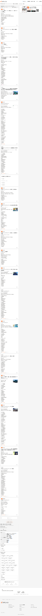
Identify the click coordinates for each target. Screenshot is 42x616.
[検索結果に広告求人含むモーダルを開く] (2, 7)
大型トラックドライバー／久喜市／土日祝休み (9, 189)
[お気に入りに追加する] (17, 25)
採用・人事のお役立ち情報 (34, 607)
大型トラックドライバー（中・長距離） (7, 406)
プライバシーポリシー (22, 607)
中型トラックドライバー (5, 291)
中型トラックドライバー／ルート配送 (7, 468)
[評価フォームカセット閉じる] (17, 581)
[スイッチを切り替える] (6, 7)
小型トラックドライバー (5, 500)
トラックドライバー (4, 322)
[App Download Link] (29, 11)
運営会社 (21, 608)
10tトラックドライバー (5, 103)
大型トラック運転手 (4, 251)
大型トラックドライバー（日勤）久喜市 (7, 356)
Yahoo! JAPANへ (3, 612)
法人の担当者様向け (10, 607)
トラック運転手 (3, 44)
